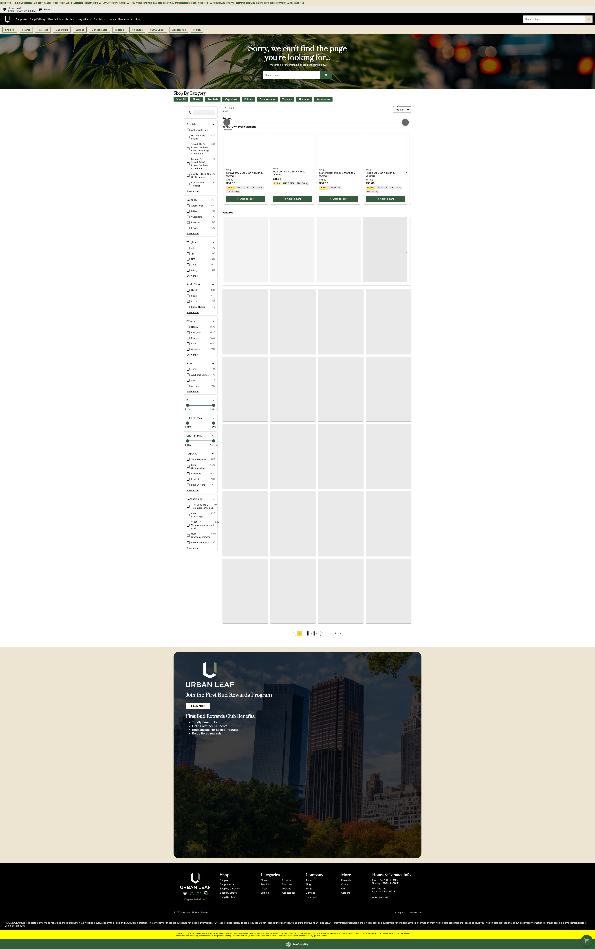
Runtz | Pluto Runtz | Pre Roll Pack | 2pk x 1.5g (243, 328)
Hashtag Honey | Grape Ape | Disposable (385, 637)
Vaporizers (231, 99)
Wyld (228, 241)
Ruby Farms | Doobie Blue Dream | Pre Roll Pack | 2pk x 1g (340, 415)
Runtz (229, 323)
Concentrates (267, 99)
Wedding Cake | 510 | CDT (288, 635)
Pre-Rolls (213, 99)
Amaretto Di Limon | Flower (289, 331)
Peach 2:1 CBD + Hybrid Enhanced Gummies (380, 245)
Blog (137, 19)
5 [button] (323, 751)
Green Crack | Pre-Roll (381, 716)
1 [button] (299, 751)
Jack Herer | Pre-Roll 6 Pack (289, 711)
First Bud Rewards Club (61, 19)
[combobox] (554, 19)
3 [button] (311, 751)
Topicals (287, 99)
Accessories (323, 99)
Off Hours (278, 479)
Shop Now (22, 19)
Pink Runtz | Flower (330, 331)
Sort (397, 106)
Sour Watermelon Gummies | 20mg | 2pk (337, 713)
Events (112, 19)
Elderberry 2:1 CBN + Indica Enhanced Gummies (289, 240)
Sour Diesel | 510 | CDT (334, 565)
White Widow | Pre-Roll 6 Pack (386, 408)
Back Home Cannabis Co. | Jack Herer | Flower (387, 567)
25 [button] (334, 751)
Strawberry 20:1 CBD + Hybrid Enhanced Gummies (244, 245)
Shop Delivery (37, 19)
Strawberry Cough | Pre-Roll (289, 413)
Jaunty (228, 484)
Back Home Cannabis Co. (381, 405)
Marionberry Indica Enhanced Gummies (336, 245)
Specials (98, 19)
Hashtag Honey (281, 410)
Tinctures (304, 99)
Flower (197, 99)
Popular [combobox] (399, 109)
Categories (82, 19)
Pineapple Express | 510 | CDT (243, 487)
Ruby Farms (231, 410)
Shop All (181, 99)
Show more (193, 191)
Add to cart (247, 270)
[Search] (589, 19)
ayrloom (325, 627)
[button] (27, 9)
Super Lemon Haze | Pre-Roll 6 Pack (243, 561)
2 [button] (305, 751)
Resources (123, 19)
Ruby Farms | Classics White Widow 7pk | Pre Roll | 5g (337, 484)
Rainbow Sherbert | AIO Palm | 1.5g (386, 489)
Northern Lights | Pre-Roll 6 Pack (292, 560)
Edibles (248, 99)
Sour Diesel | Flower (377, 331)
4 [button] (317, 751)
